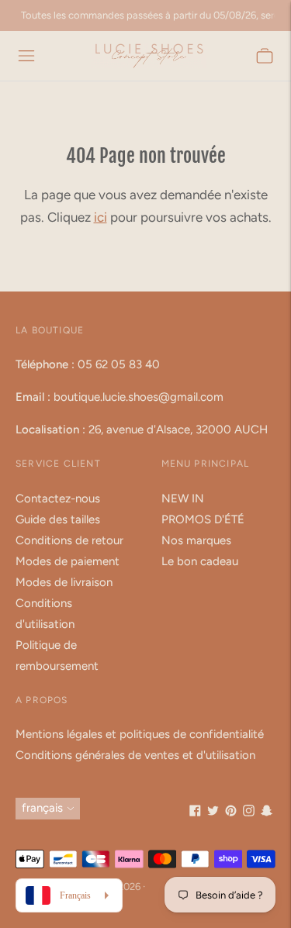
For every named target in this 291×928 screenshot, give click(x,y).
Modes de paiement (68, 561)
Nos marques (196, 540)
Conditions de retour (69, 540)
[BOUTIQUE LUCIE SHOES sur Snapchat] (266, 812)
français (42, 808)
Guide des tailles (58, 519)
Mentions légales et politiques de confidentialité (140, 734)
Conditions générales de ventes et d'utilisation (135, 755)
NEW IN (182, 498)
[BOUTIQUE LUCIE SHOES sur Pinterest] (231, 812)
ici (100, 217)
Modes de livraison (64, 582)
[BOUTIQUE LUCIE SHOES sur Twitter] (213, 812)
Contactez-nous (58, 498)
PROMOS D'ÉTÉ (202, 519)
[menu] (26, 56)
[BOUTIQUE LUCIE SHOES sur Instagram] (249, 812)
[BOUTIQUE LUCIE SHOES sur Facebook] (195, 812)
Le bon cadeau (199, 561)
